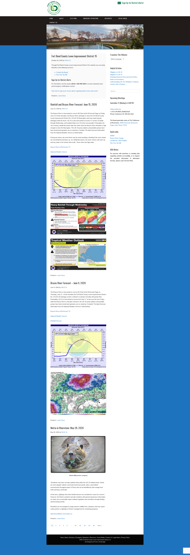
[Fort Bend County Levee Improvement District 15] (54, 14)
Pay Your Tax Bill (61, 75)
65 (94, 525)
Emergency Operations (90, 18)
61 (75, 525)
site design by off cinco (91, 542)
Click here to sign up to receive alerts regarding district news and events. (74, 91)
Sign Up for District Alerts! (132, 2)
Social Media (122, 18)
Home (51, 18)
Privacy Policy (125, 537)
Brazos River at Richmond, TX (60, 147)
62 (80, 525)
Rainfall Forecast (55, 321)
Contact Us (53, 22)
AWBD (112, 135)
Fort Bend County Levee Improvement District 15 (74, 56)
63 (85, 525)
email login (102, 542)
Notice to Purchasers (117, 79)
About (61, 18)
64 (89, 525)
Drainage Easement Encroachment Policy (123, 77)
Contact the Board (62, 72)
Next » (100, 525)
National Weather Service (58, 152)
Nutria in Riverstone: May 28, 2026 (67, 428)
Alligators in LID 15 (116, 72)
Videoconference (115, 109)
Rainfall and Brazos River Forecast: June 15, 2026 (73, 104)
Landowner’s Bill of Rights (118, 140)
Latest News (62, 96)
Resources (108, 18)
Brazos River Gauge (116, 138)
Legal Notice (116, 537)
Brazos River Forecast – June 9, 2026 (68, 283)
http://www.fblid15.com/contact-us (61, 514)
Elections (73, 18)
